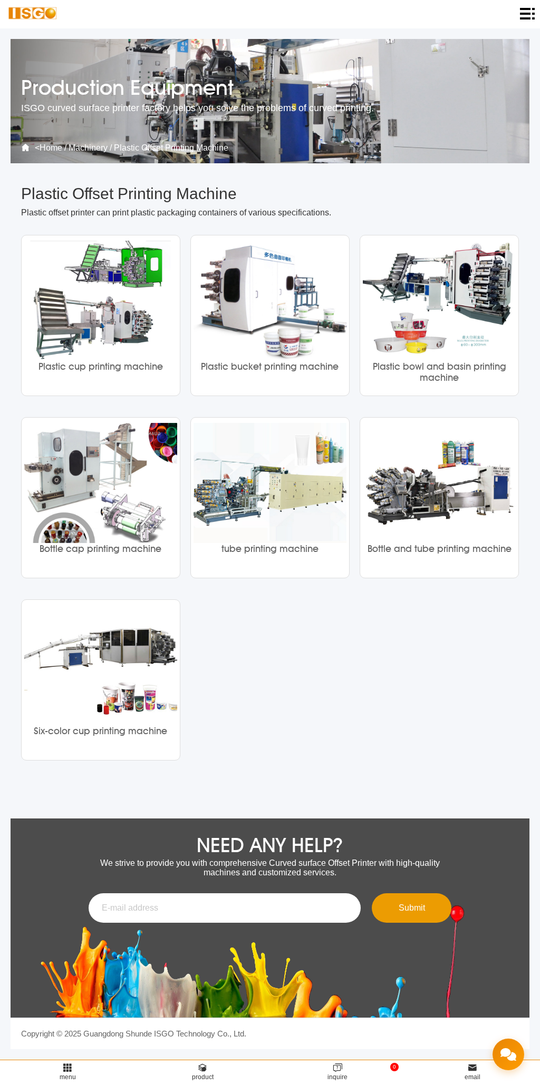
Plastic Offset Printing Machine (171, 147)
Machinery (88, 147)
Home (51, 147)
